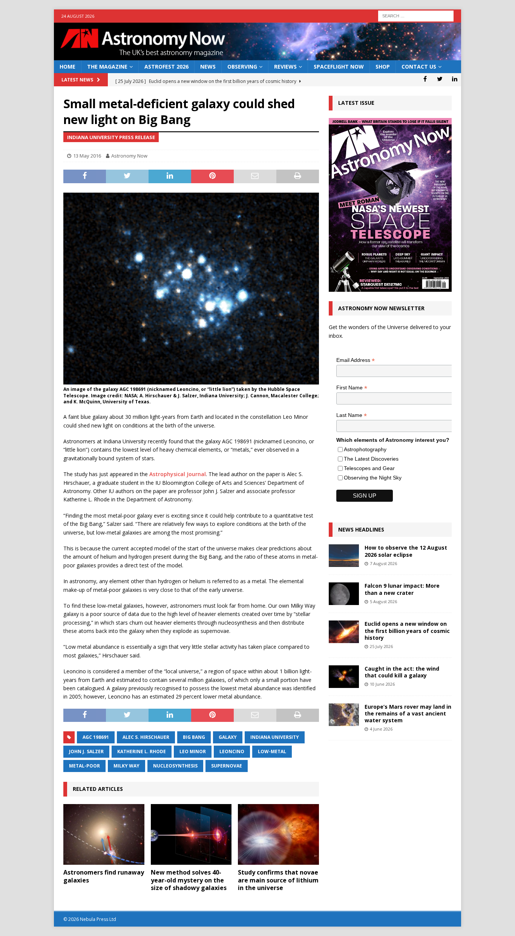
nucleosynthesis (175, 766)
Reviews (285, 66)
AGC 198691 (96, 737)
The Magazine (107, 66)
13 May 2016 (87, 155)
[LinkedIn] (454, 78)
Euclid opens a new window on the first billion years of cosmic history (407, 630)
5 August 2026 (383, 601)
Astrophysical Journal (177, 474)
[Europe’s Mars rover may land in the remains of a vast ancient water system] (344, 714)
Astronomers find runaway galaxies (103, 876)
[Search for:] (416, 15)
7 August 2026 (383, 563)
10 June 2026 (382, 684)
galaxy (228, 737)
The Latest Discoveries (371, 459)
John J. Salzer (86, 751)
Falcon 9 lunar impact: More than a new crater (402, 589)
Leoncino (231, 751)
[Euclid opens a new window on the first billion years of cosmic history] (344, 631)
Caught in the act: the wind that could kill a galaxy (402, 672)
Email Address (355, 360)
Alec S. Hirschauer (146, 737)
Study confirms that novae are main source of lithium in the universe (278, 880)
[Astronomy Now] (257, 56)
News (208, 66)
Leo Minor (192, 751)
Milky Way (126, 766)
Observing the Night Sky (373, 478)
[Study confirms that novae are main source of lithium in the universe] (278, 834)
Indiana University (274, 737)
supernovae (226, 766)
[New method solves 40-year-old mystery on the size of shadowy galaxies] (191, 834)
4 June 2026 (381, 729)
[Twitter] (439, 78)
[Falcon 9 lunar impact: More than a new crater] (344, 593)
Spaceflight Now (339, 66)
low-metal (272, 751)
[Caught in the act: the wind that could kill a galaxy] (344, 676)
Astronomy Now (129, 155)
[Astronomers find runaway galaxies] (103, 834)
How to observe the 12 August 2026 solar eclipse (406, 551)
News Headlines (361, 529)
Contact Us (419, 66)
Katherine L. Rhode (141, 751)
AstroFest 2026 (166, 66)
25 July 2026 (381, 646)
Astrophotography (365, 449)
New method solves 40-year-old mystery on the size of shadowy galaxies (189, 880)
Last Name (351, 415)
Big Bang (194, 737)
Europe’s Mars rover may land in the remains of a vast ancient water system (408, 713)
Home (67, 66)
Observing (242, 66)
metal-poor (84, 766)
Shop (383, 66)
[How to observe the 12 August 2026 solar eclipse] (344, 555)
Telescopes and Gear (369, 468)
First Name (351, 387)
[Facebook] (425, 78)
